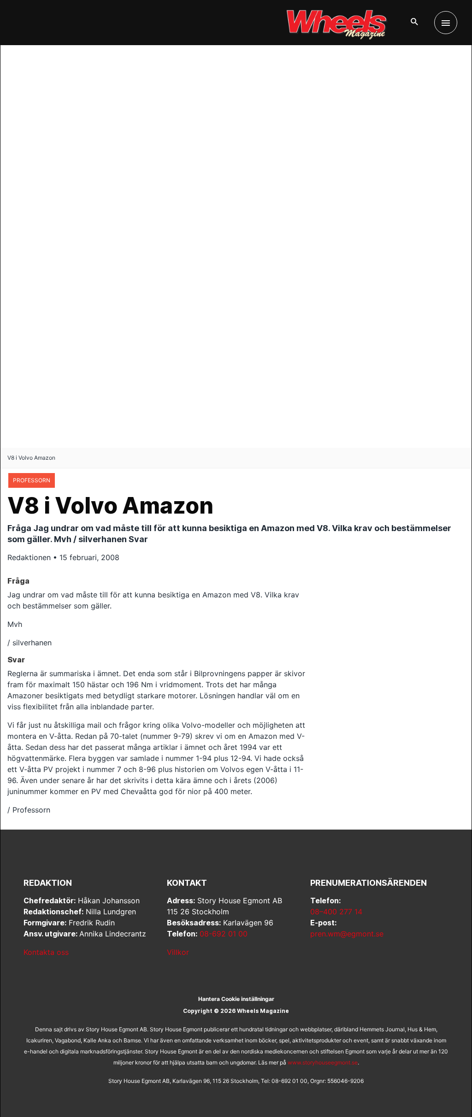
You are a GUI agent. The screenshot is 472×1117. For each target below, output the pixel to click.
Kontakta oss (46, 952)
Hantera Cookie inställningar (236, 998)
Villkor (178, 952)
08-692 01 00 (224, 933)
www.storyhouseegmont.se (323, 1062)
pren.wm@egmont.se (347, 933)
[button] (414, 22)
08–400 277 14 (336, 911)
